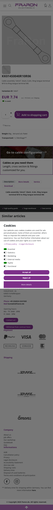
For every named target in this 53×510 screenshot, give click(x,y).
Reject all (26, 278)
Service (37, 182)
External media (14, 259)
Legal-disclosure (10, 460)
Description (9, 182)
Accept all (26, 272)
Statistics (11, 252)
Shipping (36, 98)
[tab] (9, 182)
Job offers (7, 437)
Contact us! (11, 320)
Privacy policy (12, 244)
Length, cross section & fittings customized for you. (20, 166)
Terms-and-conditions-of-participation (19, 475)
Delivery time (9, 470)
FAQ (5, 445)
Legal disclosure (27, 244)
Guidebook (8, 442)
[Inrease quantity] (11, 113)
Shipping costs (10, 467)
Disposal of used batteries (14, 473)
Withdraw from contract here (18, 327)
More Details (23, 182)
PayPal (10, 263)
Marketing (12, 256)
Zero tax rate (9, 465)
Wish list (7, 126)
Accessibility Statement (13, 462)
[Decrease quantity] (11, 116)
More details (26, 284)
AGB (5, 452)
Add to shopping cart (34, 115)
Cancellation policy (11, 455)
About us (7, 435)
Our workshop (9, 440)
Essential (11, 249)
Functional (12, 266)
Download (8, 186)
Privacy (6, 457)
